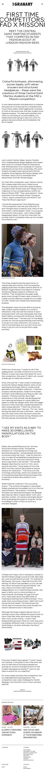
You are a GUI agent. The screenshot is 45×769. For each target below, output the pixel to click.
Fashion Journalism (30, 753)
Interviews (27, 757)
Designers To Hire (29, 751)
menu (3, 4)
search (42, 4)
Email (25, 767)
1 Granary (5, 747)
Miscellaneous (28, 760)
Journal (26, 747)
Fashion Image (28, 754)
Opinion (4, 727)
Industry (26, 755)
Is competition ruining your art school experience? (11, 732)
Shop (3, 767)
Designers (26, 727)
